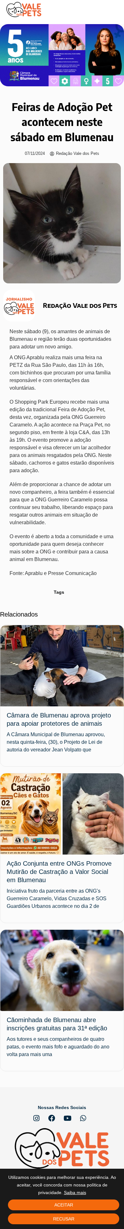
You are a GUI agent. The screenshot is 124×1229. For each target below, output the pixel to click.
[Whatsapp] (83, 1118)
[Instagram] (36, 1118)
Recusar (63, 1218)
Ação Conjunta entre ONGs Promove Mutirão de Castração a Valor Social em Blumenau (59, 871)
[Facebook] (52, 1118)
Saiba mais (75, 1192)
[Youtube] (67, 1118)
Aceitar (63, 1204)
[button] (113, 9)
